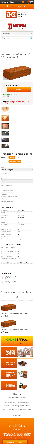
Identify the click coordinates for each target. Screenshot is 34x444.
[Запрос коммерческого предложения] (17, 341)
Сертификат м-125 (10, 277)
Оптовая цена (12, 164)
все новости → (17, 415)
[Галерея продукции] (17, 352)
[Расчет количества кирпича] (17, 374)
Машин (12, 157)
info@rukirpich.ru (17, 426)
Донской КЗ (20, 210)
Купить (19, 90)
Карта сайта (17, 419)
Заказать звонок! (23, 2)
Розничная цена (15, 161)
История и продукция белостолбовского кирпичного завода (17, 410)
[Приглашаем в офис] (17, 363)
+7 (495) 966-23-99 (7, 3)
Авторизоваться (17, 421)
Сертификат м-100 (10, 282)
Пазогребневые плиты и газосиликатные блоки (17, 402)
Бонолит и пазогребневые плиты (17, 400)
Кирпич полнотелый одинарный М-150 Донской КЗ (15, 329)
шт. (18, 157)
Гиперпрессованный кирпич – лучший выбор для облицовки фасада (17, 406)
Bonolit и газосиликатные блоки (17, 397)
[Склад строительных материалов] (17, 385)
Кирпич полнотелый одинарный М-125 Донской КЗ (15, 313)
